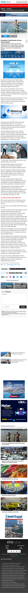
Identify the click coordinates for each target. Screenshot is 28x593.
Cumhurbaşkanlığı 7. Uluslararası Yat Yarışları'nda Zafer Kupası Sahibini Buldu (13, 586)
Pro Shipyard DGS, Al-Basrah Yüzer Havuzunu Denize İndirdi (13, 577)
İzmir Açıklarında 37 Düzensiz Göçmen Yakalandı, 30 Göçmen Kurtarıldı (12, 587)
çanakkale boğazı (10, 264)
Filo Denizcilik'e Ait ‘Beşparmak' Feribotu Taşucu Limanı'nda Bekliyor (12, 575)
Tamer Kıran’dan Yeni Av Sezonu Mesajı (9, 582)
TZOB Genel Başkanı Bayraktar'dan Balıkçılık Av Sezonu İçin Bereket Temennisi (12, 584)
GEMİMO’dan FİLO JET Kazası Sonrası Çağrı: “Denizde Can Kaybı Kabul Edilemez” (13, 574)
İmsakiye (21, 548)
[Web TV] (19, 2)
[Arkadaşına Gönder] (10, 36)
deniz (16, 264)
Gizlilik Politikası (21, 545)
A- (26, 42)
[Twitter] (5, 36)
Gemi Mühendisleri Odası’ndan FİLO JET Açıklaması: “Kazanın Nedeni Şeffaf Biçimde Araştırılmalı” (13, 567)
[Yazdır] (13, 36)
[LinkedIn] (8, 36)
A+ (26, 40)
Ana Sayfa (7, 545)
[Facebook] (2, 36)
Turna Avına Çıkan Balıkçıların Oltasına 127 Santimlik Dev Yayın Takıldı (13, 579)
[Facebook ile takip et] (8, 551)
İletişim (7, 548)
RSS (21, 547)
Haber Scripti (12, 556)
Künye (7, 547)
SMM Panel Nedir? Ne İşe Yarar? (8, 580)
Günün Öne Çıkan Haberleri (6, 559)
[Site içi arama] (26, 2)
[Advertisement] (14, 335)
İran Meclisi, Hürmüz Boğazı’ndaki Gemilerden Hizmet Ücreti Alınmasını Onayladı (12, 572)
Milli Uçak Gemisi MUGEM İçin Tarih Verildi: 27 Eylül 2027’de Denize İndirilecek (14, 570)
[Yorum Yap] (16, 36)
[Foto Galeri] (22, 2)
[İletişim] (24, 2)
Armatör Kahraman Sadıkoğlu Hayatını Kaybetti (10, 565)
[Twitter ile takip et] (11, 551)
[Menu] (17, 2)
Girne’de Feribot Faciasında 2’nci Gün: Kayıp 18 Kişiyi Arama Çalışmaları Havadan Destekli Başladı (12, 568)
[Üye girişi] (16, 551)
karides (18, 264)
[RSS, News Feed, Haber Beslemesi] (14, 551)
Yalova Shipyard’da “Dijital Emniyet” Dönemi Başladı (11, 563)
